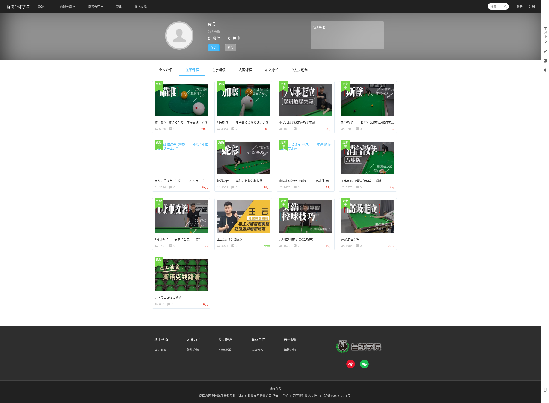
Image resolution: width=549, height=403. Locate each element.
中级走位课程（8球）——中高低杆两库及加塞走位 (313, 181)
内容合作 (257, 350)
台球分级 (66, 6)
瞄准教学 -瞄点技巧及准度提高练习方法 (181, 122)
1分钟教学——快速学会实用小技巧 (178, 239)
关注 (214, 48)
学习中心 (545, 34)
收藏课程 (245, 69)
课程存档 (276, 388)
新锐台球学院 (18, 6)
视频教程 (94, 6)
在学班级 (219, 69)
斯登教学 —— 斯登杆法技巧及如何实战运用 (370, 122)
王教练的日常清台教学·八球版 (361, 181)
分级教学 (225, 350)
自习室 (294, 395)
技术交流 (141, 6)
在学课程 (192, 69)
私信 (231, 48)
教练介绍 (193, 350)
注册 (532, 6)
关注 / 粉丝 (300, 69)
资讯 (119, 6)
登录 (520, 6)
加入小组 (272, 69)
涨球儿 (42, 6)
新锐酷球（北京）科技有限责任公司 (248, 395)
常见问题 (160, 350)
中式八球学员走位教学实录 (297, 122)
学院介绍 (290, 350)
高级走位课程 (350, 239)
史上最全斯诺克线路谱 (170, 298)
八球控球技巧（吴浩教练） (297, 239)
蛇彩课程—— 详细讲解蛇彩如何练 (240, 181)
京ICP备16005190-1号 (335, 395)
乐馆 (286, 395)
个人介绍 (165, 69)
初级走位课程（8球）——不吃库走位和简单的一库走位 (191, 181)
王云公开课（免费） (230, 239)
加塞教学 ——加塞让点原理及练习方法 (243, 122)
